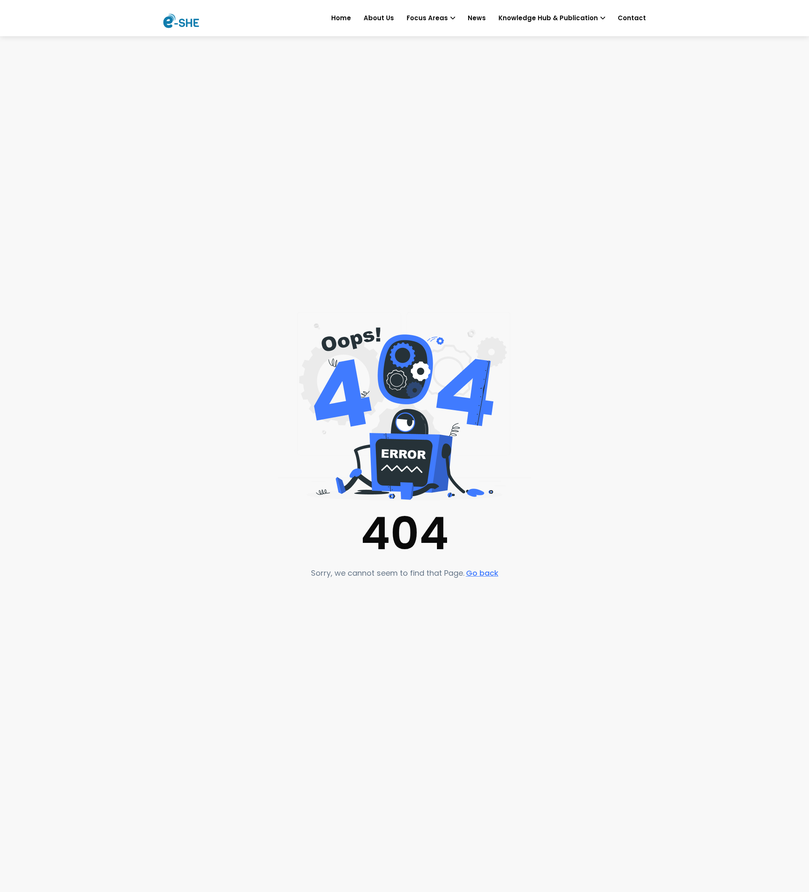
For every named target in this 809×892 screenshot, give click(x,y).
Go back (482, 573)
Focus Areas (427, 17)
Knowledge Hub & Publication (548, 17)
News (477, 17)
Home (341, 17)
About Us (379, 17)
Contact (632, 17)
